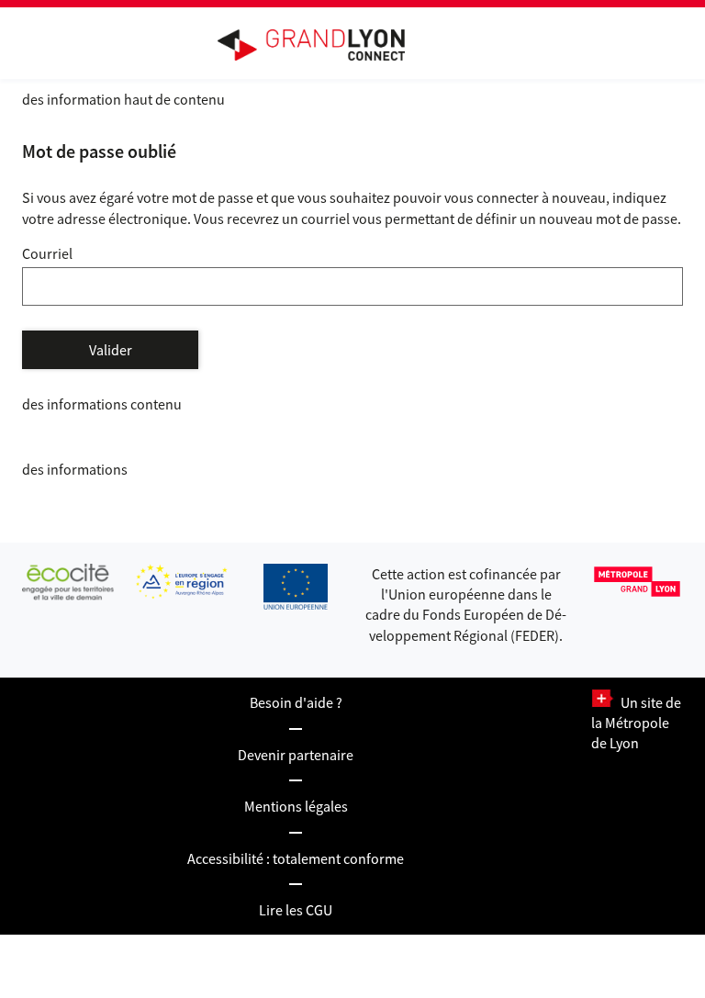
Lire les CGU (295, 910)
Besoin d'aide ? (296, 702)
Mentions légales (296, 806)
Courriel (47, 253)
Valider (110, 350)
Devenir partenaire (295, 755)
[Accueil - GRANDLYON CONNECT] (320, 45)
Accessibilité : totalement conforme (295, 858)
